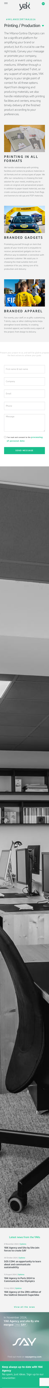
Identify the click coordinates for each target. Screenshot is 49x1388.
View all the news (24, 1309)
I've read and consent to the (25, 439)
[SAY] (24, 1338)
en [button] (43, 3)
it (39, 3)
